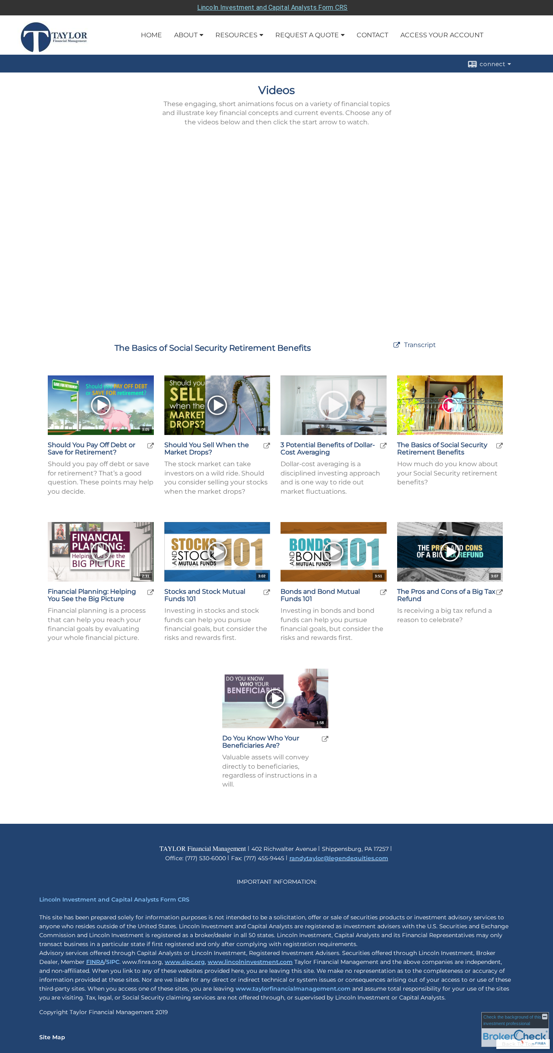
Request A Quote (307, 35)
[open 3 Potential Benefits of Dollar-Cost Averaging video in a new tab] (383, 445)
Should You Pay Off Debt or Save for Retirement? (91, 448)
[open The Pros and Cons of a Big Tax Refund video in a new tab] (499, 592)
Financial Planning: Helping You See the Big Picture (92, 595)
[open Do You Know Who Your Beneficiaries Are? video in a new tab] (325, 738)
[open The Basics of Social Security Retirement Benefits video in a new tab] (499, 445)
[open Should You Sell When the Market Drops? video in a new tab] (267, 445)
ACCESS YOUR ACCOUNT (441, 35)
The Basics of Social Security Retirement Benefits (442, 448)
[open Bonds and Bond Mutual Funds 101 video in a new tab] (383, 592)
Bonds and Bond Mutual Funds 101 (320, 595)
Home (151, 35)
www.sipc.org (185, 962)
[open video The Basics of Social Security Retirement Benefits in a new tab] (396, 345)
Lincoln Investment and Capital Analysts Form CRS (272, 7)
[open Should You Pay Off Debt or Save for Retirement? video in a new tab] (150, 445)
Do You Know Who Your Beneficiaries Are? (260, 742)
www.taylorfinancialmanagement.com (293, 988)
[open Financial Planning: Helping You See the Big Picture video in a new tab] (150, 592)
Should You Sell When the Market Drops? (206, 448)
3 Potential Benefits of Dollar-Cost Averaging (328, 448)
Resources (236, 35)
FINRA (95, 962)
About (186, 35)
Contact (372, 35)
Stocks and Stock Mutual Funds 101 (204, 595)
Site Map (52, 1037)
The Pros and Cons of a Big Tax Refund (446, 595)
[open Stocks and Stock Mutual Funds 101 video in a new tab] (267, 592)
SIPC (112, 962)
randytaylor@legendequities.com (338, 858)
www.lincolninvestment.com (250, 962)
